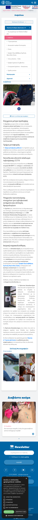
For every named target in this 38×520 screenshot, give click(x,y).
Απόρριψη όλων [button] (21, 512)
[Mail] (32, 470)
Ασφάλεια (10, 37)
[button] (19, 438)
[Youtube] (23, 470)
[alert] (15, 497)
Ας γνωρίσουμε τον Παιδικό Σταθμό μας (17, 33)
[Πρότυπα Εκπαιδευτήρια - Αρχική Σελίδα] (6, 2)
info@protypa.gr (23, 474)
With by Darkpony (19, 518)
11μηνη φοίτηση (12, 41)
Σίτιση (9, 49)
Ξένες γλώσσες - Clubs (14, 59)
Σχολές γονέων (12, 70)
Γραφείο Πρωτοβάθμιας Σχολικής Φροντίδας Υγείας (16, 54)
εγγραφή (19, 462)
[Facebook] (6, 470)
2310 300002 (13, 474)
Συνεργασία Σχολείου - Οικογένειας (18, 66)
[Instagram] (14, 470)
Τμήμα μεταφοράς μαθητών (13, 148)
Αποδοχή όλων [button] (9, 512)
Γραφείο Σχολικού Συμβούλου (16, 63)
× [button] (26, 478)
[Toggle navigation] (36, 2)
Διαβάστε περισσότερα (17, 493)
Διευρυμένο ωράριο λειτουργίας (17, 45)
